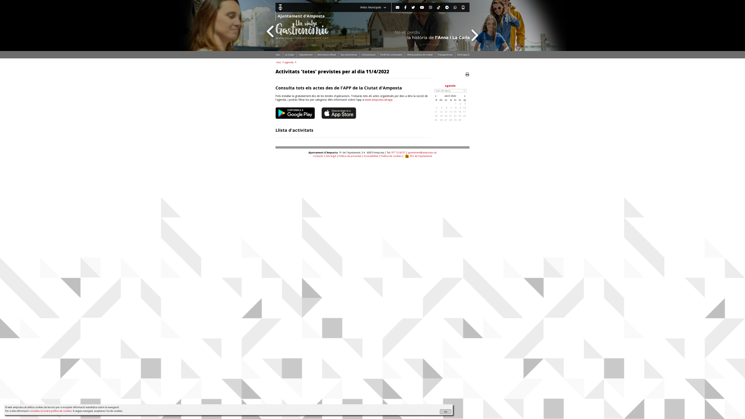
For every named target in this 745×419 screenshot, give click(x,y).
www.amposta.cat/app (378, 99)
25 (436, 120)
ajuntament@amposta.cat (422, 152)
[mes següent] (464, 96)
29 (455, 120)
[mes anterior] (435, 96)
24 (464, 116)
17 (464, 111)
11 (436, 111)
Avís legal (331, 156)
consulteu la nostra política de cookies (50, 411)
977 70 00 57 (398, 152)
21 (450, 116)
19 (441, 116)
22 (455, 116)
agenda (289, 62)
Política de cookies (391, 156)
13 (445, 111)
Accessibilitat (371, 156)
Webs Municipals (372, 7)
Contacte (318, 156)
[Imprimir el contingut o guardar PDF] (467, 74)
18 (436, 116)
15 (455, 111)
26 (441, 120)
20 (445, 116)
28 (450, 120)
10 (464, 107)
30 (459, 120)
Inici (278, 62)
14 (450, 111)
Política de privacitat (350, 156)
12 (441, 111)
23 (459, 116)
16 (459, 111)
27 (445, 120)
